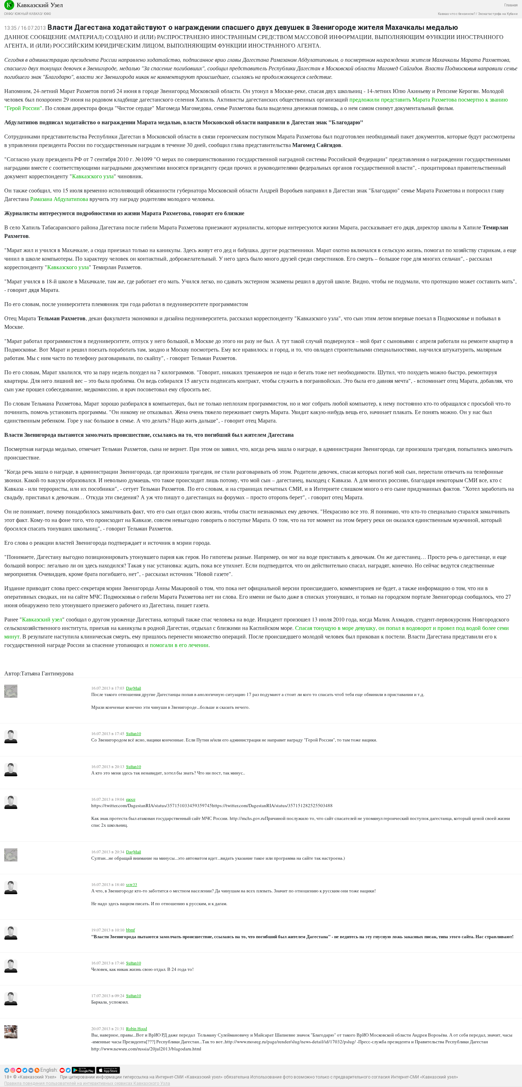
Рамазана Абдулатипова (59, 198)
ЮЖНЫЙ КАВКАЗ (28, 14)
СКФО (8, 14)
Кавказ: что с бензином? (456, 14)
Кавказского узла (93, 176)
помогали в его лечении (179, 644)
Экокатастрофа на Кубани (498, 14)
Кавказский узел (42, 619)
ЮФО (47, 14)
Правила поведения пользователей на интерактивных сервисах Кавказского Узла (87, 1083)
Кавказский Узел (40, 4)
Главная (511, 5)
